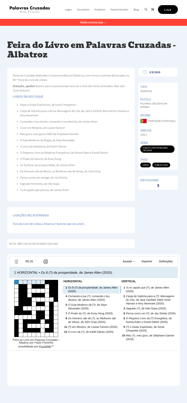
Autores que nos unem (70, 224)
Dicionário (83, 9)
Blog (136, 9)
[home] (29, 9)
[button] (68, 9)
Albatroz (49, 224)
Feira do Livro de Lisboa (27, 224)
